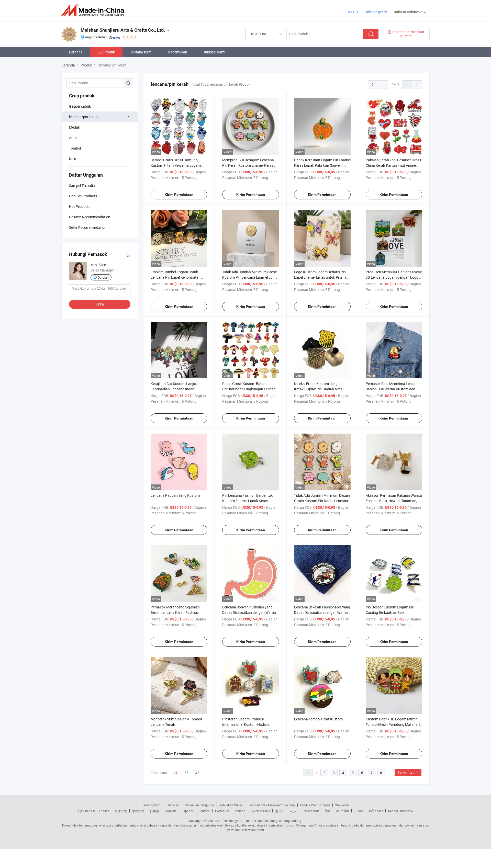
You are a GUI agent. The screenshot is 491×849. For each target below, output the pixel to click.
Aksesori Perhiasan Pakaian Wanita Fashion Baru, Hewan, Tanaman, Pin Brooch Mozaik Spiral (394, 500)
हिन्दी (327, 811)
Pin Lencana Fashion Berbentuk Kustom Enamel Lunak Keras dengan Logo (247, 500)
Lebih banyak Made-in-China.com (272, 805)
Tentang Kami (141, 52)
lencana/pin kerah (83, 116)
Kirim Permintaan (179, 195)
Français (170, 811)
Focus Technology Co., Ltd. (231, 821)
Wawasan (342, 805)
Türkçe (358, 811)
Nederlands (311, 811)
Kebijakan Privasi (231, 805)
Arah (73, 137)
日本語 (154, 811)
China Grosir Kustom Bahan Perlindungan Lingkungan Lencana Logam (250, 389)
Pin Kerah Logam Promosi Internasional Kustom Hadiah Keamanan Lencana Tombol (245, 724)
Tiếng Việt (376, 811)
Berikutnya (406, 772)
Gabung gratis (376, 11)
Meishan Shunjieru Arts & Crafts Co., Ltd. (123, 30)
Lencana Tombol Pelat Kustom (318, 719)
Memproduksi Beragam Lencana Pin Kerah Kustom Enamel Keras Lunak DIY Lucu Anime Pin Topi (248, 165)
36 (186, 772)
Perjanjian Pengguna (199, 805)
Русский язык (260, 811)
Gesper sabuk (80, 106)
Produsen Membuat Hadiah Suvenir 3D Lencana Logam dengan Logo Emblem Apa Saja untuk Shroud (394, 277)
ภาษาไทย (342, 811)
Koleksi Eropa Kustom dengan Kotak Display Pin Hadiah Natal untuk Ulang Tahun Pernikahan (318, 389)
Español (187, 811)
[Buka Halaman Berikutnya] (417, 84)
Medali (74, 127)
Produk (109, 52)
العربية (294, 811)
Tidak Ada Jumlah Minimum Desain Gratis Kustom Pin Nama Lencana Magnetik (322, 500)
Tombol (75, 148)
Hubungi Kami (214, 52)
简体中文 (121, 811)
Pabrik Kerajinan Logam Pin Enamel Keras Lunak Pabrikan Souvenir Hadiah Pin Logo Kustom (322, 165)
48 (197, 772)
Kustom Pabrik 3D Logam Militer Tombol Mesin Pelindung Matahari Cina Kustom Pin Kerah (393, 724)
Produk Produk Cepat (315, 805)
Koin (72, 158)
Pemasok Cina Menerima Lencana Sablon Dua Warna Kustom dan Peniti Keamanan (393, 389)
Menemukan (177, 52)
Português (222, 811)
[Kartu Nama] (128, 254)
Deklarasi (173, 805)
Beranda (76, 52)
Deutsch (204, 811)
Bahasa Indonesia (400, 811)
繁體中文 (138, 811)
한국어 (279, 811)
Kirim (100, 304)
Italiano (240, 811)
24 (175, 773)
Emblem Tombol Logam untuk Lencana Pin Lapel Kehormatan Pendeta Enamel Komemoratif (175, 277)
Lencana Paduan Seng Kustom (175, 495)
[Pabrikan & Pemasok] (94, 10)
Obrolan (103, 277)
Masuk (353, 11)
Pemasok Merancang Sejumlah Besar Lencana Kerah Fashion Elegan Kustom (175, 612)
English (104, 811)
